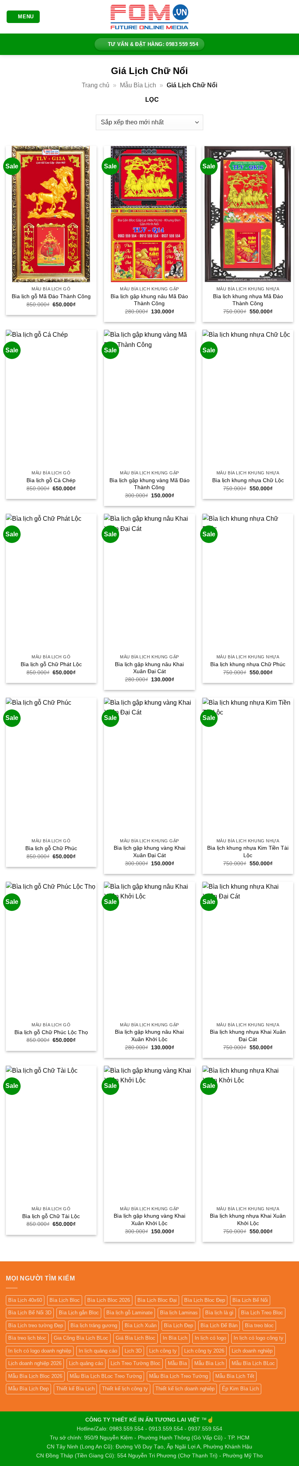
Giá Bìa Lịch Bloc (135, 1338)
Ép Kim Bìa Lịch (240, 1389)
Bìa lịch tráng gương (93, 1325)
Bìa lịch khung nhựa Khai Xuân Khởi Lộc (248, 1219)
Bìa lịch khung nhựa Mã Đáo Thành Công (248, 300)
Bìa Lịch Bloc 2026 (108, 1300)
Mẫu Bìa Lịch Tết (234, 1376)
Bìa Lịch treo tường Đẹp (35, 1325)
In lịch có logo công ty (258, 1338)
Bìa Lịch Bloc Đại (157, 1300)
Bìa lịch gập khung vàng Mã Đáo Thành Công (149, 484)
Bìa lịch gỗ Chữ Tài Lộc (51, 1216)
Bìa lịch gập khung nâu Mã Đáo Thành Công (149, 300)
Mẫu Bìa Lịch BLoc (253, 1363)
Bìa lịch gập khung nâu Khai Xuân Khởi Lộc (149, 1035)
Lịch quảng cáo (86, 1363)
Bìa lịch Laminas (179, 1313)
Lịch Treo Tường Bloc (135, 1363)
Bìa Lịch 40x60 (25, 1300)
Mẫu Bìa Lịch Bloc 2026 (35, 1376)
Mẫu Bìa (177, 1363)
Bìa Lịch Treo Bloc (262, 1313)
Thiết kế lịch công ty (125, 1389)
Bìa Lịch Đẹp (178, 1325)
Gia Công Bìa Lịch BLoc (81, 1338)
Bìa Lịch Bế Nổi (250, 1300)
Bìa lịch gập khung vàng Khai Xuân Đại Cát (149, 851)
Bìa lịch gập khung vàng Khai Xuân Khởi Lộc (149, 1219)
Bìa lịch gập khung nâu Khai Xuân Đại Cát (149, 668)
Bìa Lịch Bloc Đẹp (204, 1300)
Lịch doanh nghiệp (252, 1351)
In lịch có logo (210, 1338)
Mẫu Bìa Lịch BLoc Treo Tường (106, 1376)
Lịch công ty (163, 1351)
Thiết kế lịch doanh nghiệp (185, 1389)
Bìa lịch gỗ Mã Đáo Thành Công (51, 296)
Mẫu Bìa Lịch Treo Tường (178, 1376)
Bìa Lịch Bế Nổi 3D (29, 1313)
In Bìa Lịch (175, 1338)
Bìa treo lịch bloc (27, 1338)
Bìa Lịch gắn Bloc (79, 1313)
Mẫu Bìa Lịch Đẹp (28, 1389)
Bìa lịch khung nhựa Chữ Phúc (247, 664)
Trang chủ (95, 85)
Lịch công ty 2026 (204, 1351)
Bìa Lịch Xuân (141, 1325)
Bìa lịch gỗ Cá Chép (51, 480)
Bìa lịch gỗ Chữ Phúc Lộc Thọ (51, 1032)
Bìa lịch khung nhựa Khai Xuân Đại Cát (248, 1035)
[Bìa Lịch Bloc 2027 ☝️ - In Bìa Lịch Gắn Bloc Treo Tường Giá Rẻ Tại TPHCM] (149, 16)
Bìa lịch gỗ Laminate (129, 1313)
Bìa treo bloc (259, 1325)
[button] (23, 17)
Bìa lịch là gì (219, 1313)
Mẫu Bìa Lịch (138, 85)
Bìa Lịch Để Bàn (219, 1325)
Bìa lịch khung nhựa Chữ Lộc (248, 480)
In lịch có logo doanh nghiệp (39, 1351)
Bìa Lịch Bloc (64, 1300)
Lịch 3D (133, 1351)
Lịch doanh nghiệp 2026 (35, 1363)
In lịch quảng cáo (98, 1351)
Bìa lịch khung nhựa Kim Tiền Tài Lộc (247, 851)
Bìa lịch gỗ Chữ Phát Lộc (51, 664)
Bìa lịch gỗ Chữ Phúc (51, 848)
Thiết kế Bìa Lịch (75, 1389)
